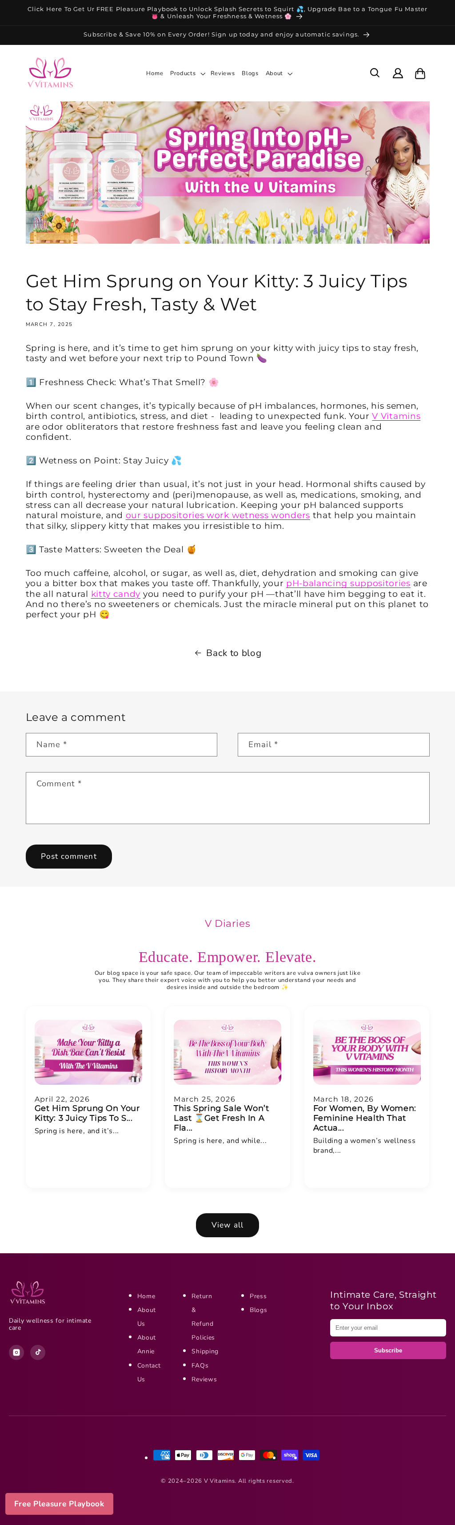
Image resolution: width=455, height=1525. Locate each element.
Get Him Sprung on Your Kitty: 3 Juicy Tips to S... (87, 1113)
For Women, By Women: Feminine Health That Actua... (364, 1118)
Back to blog (233, 653)
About (274, 73)
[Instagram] (16, 1352)
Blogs (258, 1310)
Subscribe (388, 1350)
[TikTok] (37, 1352)
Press (258, 1296)
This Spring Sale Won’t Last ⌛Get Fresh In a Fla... (221, 1118)
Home (146, 1296)
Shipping (205, 1351)
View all (227, 1225)
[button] (189, 73)
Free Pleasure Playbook (59, 1504)
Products (183, 73)
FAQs (200, 1365)
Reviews (204, 1379)
